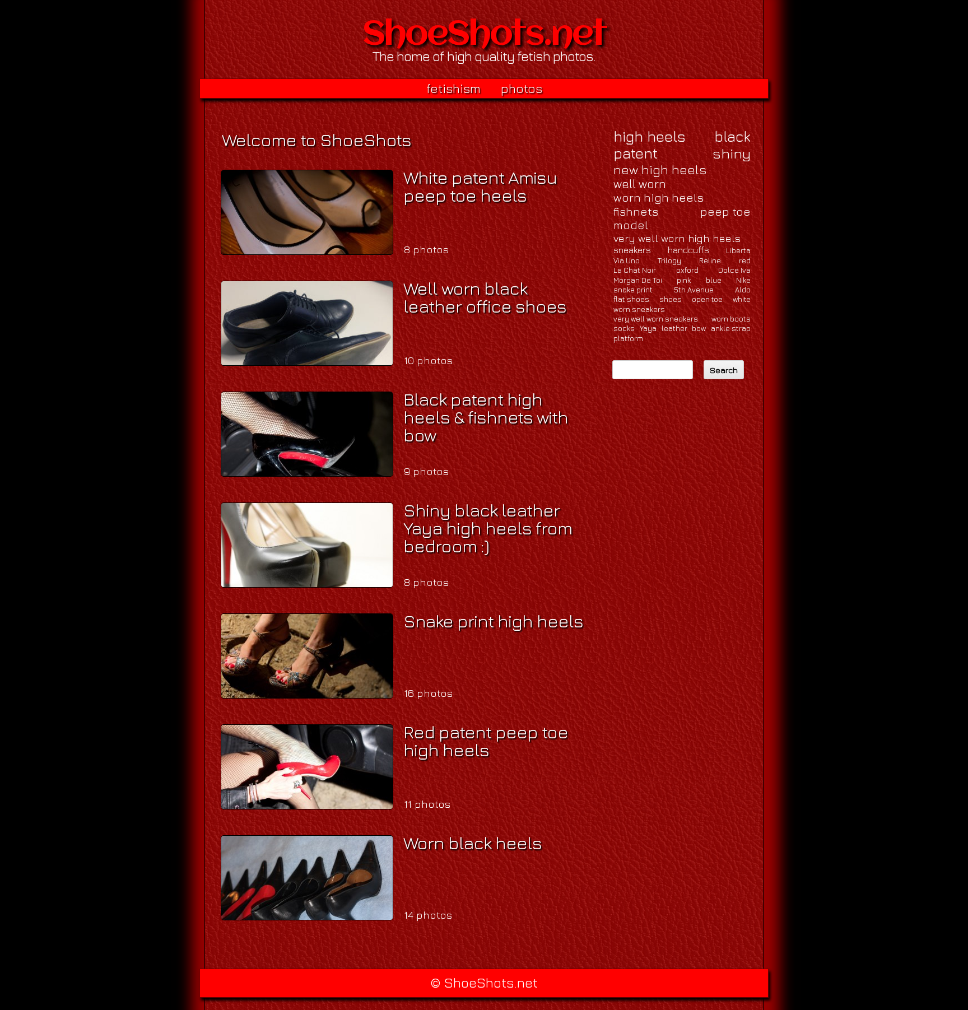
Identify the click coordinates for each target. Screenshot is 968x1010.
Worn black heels (472, 842)
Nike (743, 280)
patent (635, 153)
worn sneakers (639, 309)
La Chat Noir (634, 270)
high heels (649, 136)
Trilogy (669, 260)
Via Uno (626, 260)
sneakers (632, 250)
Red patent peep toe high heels (485, 740)
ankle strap (731, 328)
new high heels (659, 169)
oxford (687, 270)
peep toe (725, 211)
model (630, 224)
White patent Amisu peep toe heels (480, 186)
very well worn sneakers (655, 318)
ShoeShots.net (484, 36)
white (742, 299)
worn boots (731, 318)
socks (624, 328)
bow (699, 328)
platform (628, 338)
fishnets (635, 211)
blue (714, 280)
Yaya (648, 328)
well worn (639, 184)
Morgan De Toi (637, 280)
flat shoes (631, 299)
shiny (732, 153)
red (745, 260)
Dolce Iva (734, 270)
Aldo (743, 289)
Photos (521, 88)
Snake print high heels (493, 620)
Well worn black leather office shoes (484, 297)
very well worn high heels (677, 238)
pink (684, 280)
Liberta (738, 250)
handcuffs (688, 250)
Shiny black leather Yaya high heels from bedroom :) (487, 527)
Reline (710, 260)
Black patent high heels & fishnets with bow (485, 416)
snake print (633, 289)
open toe (707, 299)
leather (674, 328)
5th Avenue (694, 289)
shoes (670, 299)
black (732, 136)
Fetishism (453, 88)
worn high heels (658, 197)
